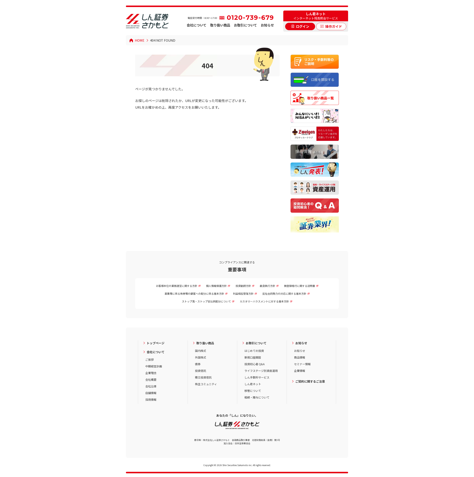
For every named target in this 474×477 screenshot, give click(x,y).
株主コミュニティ (206, 384)
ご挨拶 (149, 359)
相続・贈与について (256, 397)
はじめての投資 (254, 351)
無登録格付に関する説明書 (299, 286)
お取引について (245, 25)
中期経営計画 (153, 366)
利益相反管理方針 (243, 293)
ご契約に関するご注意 (310, 381)
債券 (198, 364)
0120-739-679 (250, 17)
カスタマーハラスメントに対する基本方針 (264, 301)
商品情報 (299, 357)
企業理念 (150, 373)
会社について (196, 25)
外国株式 (200, 357)
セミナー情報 (302, 364)
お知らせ (267, 25)
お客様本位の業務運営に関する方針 (176, 286)
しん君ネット (252, 384)
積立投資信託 (203, 377)
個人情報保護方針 (216, 286)
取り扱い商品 (220, 25)
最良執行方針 (267, 286)
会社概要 (150, 379)
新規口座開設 (252, 357)
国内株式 (200, 351)
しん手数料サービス (256, 377)
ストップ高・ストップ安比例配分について (206, 301)
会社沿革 (150, 386)
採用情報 (150, 399)
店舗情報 (150, 393)
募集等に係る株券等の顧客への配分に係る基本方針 (194, 293)
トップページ (155, 343)
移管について (252, 391)
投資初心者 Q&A (254, 364)
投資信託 (200, 371)
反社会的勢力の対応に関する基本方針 (284, 293)
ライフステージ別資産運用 (261, 371)
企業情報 (299, 371)
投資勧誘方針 (243, 286)
